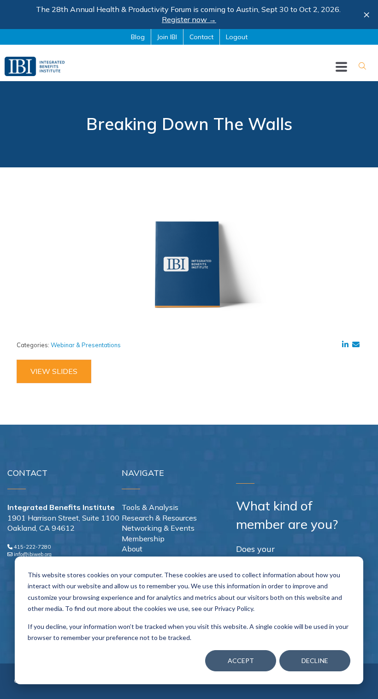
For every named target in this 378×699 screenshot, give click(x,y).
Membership (143, 538)
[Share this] (347, 344)
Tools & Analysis (150, 507)
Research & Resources (159, 517)
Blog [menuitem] (138, 37)
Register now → (189, 19)
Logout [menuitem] (237, 37)
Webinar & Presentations (86, 345)
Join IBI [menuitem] (167, 37)
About (132, 548)
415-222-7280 (32, 547)
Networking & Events (158, 528)
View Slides (53, 371)
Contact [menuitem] (201, 37)
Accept (241, 660)
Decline (314, 660)
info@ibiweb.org (33, 554)
